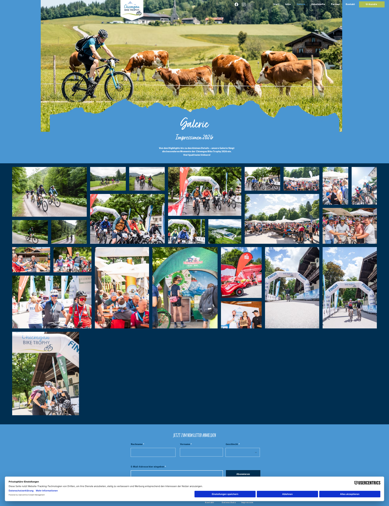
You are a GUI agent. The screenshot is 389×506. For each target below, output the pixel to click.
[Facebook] (236, 4)
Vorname (185, 444)
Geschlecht (232, 444)
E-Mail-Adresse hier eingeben (148, 467)
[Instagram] (243, 4)
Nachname (137, 444)
